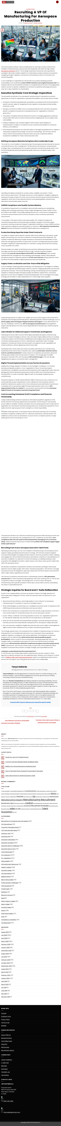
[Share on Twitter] (29, 710)
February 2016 (5, 997)
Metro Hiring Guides (7, 880)
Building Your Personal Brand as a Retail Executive (20, 766)
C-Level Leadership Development (17, 791)
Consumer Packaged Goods (10, 827)
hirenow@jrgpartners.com (11, 1112)
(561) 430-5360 (8, 1101)
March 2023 (4, 984)
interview (20, 796)
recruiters (9, 805)
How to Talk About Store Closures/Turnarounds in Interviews (24, 771)
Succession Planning (25, 809)
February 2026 (5, 944)
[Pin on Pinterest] (34, 710)
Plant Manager (46, 803)
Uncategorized (5, 923)
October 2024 (5, 963)
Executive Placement (32, 793)
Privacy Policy (5, 1019)
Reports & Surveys (7, 895)
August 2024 (5, 969)
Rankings (4, 892)
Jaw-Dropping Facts (28, 796)
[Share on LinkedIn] (37, 711)
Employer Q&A (5, 833)
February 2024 (5, 975)
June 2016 (4, 991)
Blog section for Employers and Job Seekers (15, 821)
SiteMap (3, 1026)
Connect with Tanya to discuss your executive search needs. (30, 702)
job (34, 796)
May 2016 (4, 994)
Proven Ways (4, 805)
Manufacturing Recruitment (39, 799)
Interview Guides (6, 870)
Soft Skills (18, 809)
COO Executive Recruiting (9, 830)
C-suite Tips (5, 1063)
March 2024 (5, 972)
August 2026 (5, 932)
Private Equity (5, 889)
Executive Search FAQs (8, 849)
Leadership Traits (46, 796)
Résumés (4, 1066)
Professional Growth (53, 803)
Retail (3, 898)
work (16, 812)
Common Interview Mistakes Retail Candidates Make (21, 762)
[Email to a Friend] (32, 710)
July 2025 (4, 957)
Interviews (4, 1069)
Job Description (39, 796)
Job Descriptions (6, 873)
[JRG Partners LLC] (7, 2)
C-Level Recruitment (30, 791)
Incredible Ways (13, 796)
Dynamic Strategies (5, 793)
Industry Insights (6, 867)
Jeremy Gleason (38, 23)
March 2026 (5, 941)
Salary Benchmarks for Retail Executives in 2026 (20, 775)
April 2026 (4, 938)
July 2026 (4, 935)
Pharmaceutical (6, 886)
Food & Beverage (6, 852)
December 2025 (6, 950)
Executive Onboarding (8, 840)
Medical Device (6, 877)
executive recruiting (7, 843)
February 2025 (5, 960)
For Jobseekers (6, 858)
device (51, 791)
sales (12, 808)
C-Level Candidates (5, 791)
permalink (44, 716)
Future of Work (47, 793)
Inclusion (7, 796)
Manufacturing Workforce (19, 803)
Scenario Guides (6, 907)
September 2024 (6, 966)
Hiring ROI (4, 1044)
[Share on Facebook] (26, 711)
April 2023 (4, 981)
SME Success (5, 1047)
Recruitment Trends (5, 809)
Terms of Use (5, 1023)
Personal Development (37, 803)
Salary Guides (5, 904)
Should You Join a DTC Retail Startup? (17, 757)
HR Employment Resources (9, 864)
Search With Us (6, 1035)
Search (3, 910)
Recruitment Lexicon (7, 1050)
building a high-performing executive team (19, 657)
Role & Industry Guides (8, 901)
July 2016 (4, 987)
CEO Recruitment (6, 824)
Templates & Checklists (8, 920)
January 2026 (5, 947)
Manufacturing (54, 796)
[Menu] (57, 2)
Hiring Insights (5, 861)
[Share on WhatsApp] (23, 710)
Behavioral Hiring (6, 1038)
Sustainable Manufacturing (36, 809)
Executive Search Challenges (10, 846)
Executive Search (40, 793)
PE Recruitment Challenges (9, 883)
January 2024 (5, 978)
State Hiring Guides (7, 913)
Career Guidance (6, 1060)
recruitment (27, 806)
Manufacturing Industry (12, 800)
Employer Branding (24, 793)
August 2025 (5, 954)
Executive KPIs (5, 836)
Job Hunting (5, 1075)
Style (2, 917)
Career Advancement (41, 791)
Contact (3, 1013)
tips (13, 812)
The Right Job (5, 1072)
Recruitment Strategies (40, 806)
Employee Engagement (14, 793)
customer (48, 791)
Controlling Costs (6, 1041)
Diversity (55, 791)
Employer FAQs (6, 1016)
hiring (53, 793)
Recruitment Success (53, 805)
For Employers (30, 9)
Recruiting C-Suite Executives (17, 805)
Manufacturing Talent (7, 803)
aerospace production (8, 71)
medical (29, 803)
